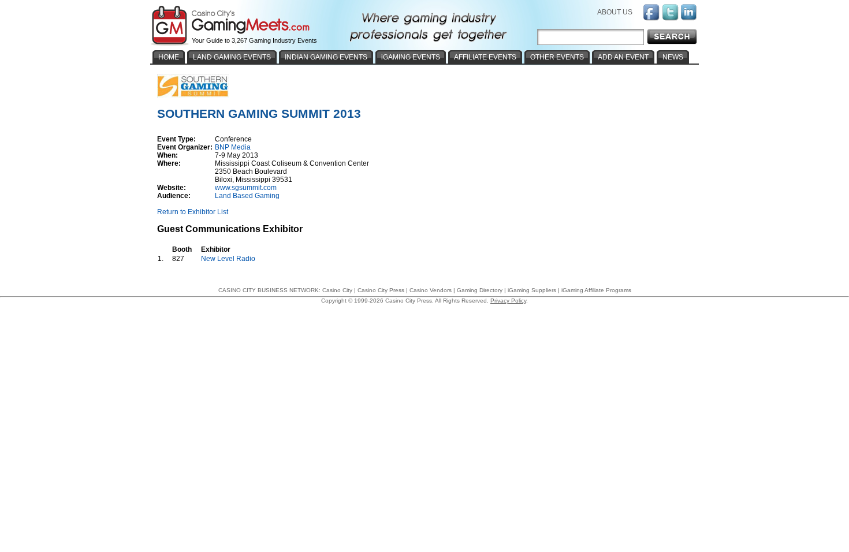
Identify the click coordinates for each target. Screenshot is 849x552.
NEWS (672, 57)
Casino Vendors (430, 290)
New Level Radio (228, 259)
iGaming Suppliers (532, 290)
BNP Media (233, 147)
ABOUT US (614, 12)
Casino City (337, 290)
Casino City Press (381, 290)
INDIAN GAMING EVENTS (326, 57)
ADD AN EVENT (623, 57)
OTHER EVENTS (557, 57)
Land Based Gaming (247, 196)
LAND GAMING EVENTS (232, 57)
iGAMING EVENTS (410, 57)
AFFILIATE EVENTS (485, 57)
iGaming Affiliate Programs (596, 290)
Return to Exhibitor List (192, 212)
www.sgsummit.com (246, 188)
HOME (168, 57)
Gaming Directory (479, 290)
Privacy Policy (508, 300)
